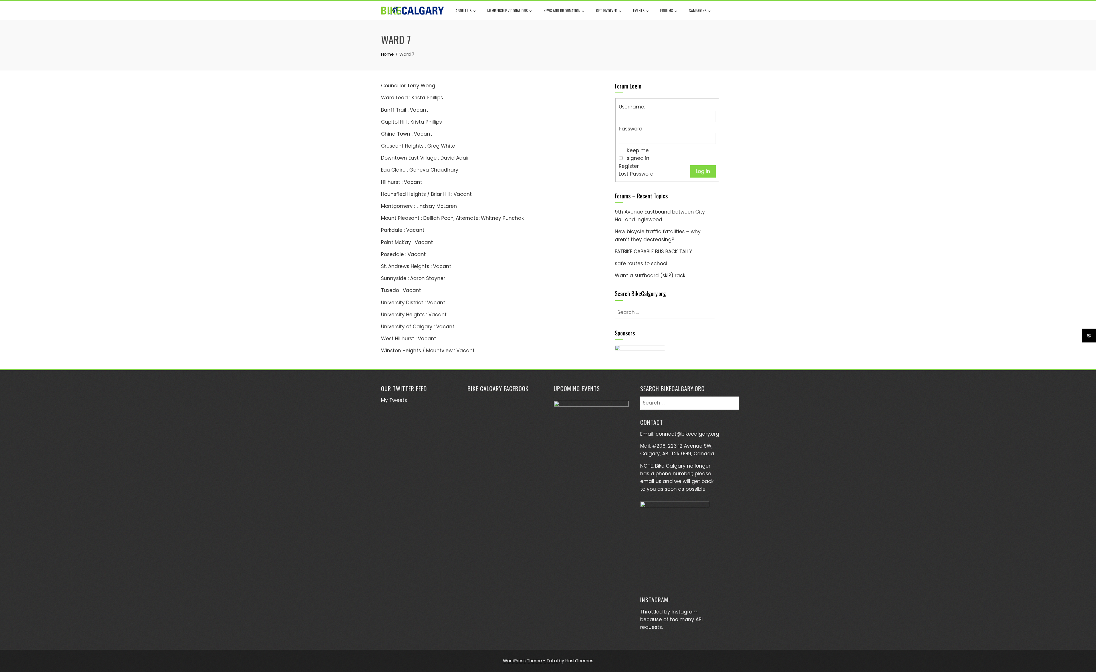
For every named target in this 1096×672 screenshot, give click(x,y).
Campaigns (697, 10)
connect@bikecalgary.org (687, 433)
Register (629, 166)
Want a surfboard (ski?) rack (650, 275)
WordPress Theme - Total (530, 661)
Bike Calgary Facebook (498, 388)
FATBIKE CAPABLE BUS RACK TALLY (653, 251)
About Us (464, 10)
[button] (640, 352)
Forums (666, 10)
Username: (632, 106)
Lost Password (636, 173)
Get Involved (606, 10)
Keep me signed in (638, 154)
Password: (631, 128)
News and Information (561, 10)
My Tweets (394, 400)
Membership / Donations (507, 10)
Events (638, 10)
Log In (703, 171)
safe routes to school (641, 263)
